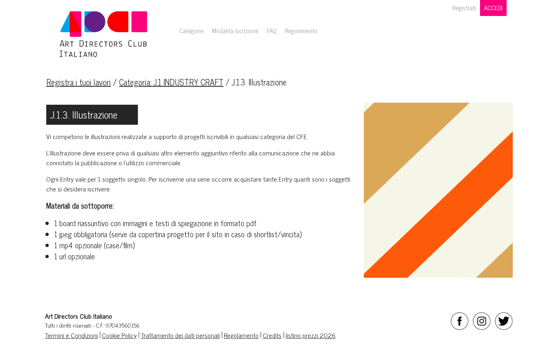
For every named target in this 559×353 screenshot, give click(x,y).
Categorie (191, 30)
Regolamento (301, 30)
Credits (272, 335)
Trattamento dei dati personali (180, 335)
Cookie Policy (119, 335)
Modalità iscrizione (235, 30)
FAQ (272, 30)
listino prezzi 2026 (311, 335)
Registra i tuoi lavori (78, 82)
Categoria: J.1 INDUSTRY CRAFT (171, 82)
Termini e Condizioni (71, 335)
